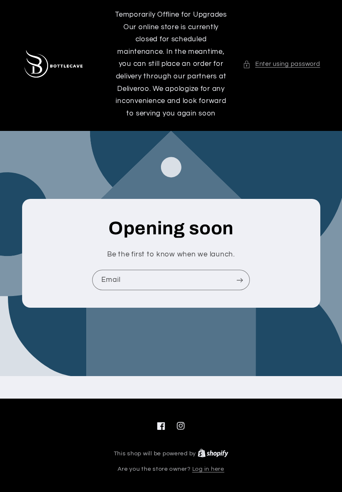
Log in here (208, 469)
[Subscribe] (239, 280)
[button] (281, 64)
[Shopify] (213, 454)
